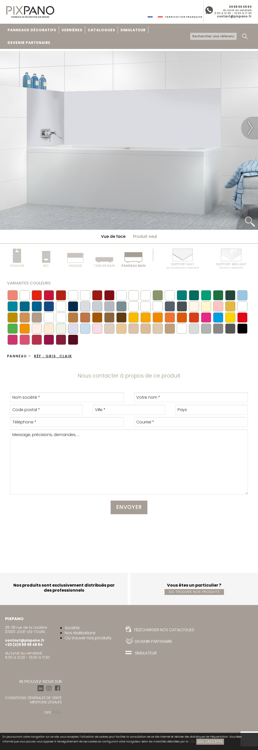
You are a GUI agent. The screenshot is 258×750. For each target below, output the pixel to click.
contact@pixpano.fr (234, 16)
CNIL (192, 741)
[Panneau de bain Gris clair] (129, 140)
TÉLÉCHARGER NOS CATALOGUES (163, 630)
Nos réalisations (80, 633)
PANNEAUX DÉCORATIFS (32, 30)
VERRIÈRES (71, 30)
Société (72, 628)
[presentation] (8, 128)
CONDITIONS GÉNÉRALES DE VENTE (33, 697)
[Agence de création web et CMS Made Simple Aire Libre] (53, 711)
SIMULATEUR (133, 30)
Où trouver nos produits (194, 592)
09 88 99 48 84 (240, 7)
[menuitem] (32, 30)
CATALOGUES (101, 30)
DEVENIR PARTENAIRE (29, 42)
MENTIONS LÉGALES (46, 702)
